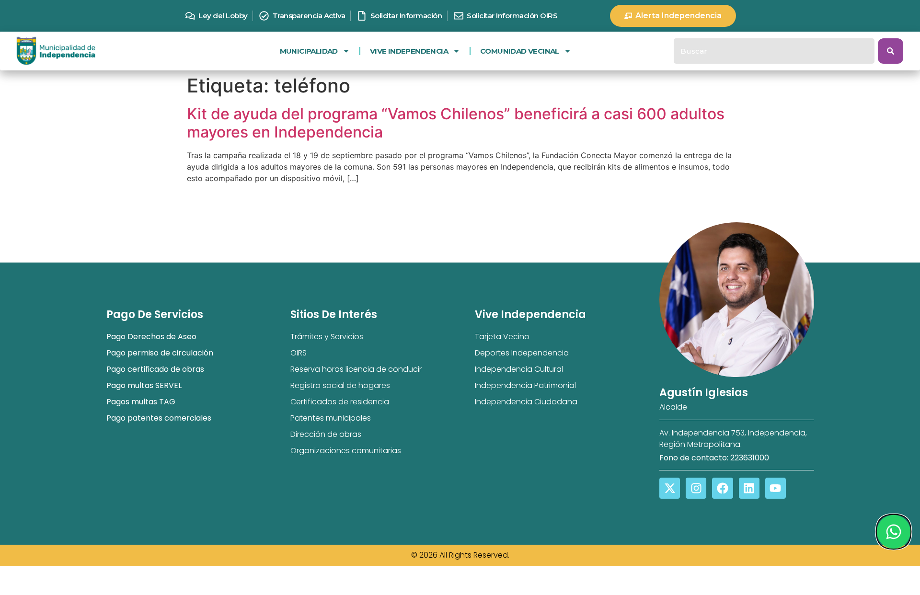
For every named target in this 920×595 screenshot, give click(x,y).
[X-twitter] (669, 488)
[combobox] (774, 51)
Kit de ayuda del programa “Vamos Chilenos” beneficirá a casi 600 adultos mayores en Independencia (455, 122)
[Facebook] (722, 488)
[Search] (890, 51)
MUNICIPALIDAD (309, 51)
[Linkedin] (749, 488)
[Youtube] (775, 488)
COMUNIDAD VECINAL (519, 51)
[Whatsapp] (893, 532)
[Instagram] (696, 488)
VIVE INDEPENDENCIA (409, 51)
